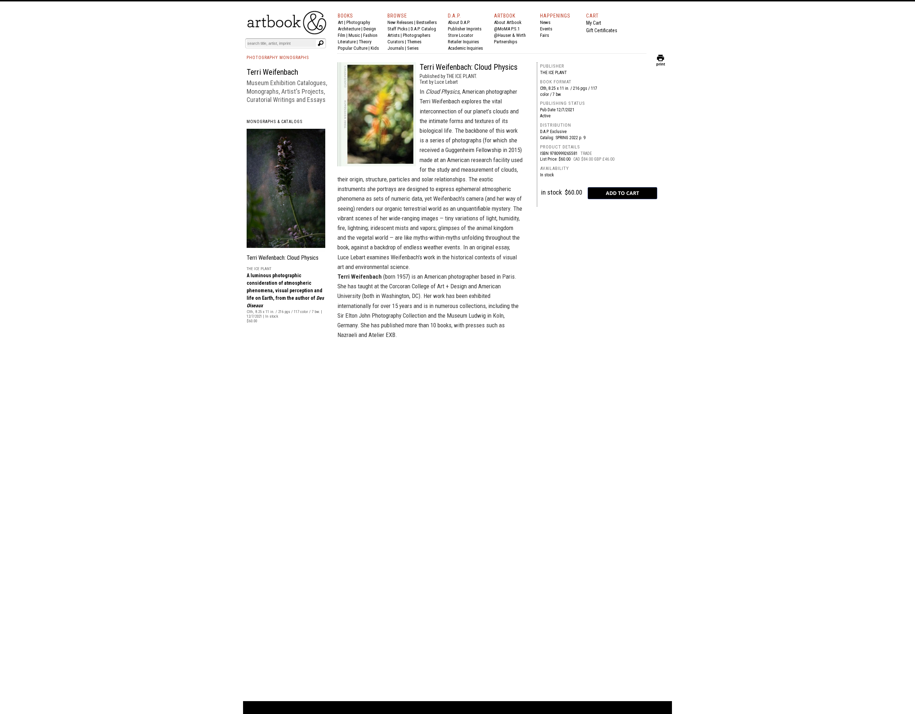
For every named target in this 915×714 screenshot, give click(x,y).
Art (340, 22)
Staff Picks (397, 28)
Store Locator (460, 35)
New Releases (400, 22)
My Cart (593, 23)
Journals (395, 48)
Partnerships (505, 41)
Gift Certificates (601, 30)
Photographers (416, 35)
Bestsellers (426, 22)
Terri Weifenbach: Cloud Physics (282, 257)
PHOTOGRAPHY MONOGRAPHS (278, 57)
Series (413, 48)
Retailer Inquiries (463, 41)
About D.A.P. (459, 22)
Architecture (349, 28)
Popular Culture (352, 48)
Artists (393, 35)
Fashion (370, 35)
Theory (365, 41)
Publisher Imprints (464, 28)
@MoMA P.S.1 (507, 28)
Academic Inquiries (465, 48)
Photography (358, 22)
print (660, 62)
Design (369, 28)
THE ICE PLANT (553, 72)
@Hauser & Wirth (510, 35)
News (545, 22)
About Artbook (507, 22)
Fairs (544, 35)
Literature (347, 41)
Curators (395, 41)
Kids (375, 48)
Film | (343, 35)
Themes (414, 41)
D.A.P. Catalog (423, 28)
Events (546, 28)
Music (354, 35)
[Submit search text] (321, 43)
